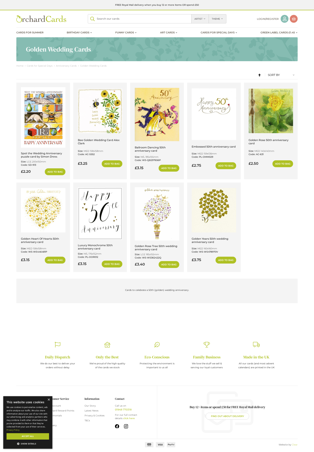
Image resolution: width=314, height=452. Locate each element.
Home (20, 65)
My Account (54, 405)
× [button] (48, 400)
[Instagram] (126, 426)
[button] (28, 443)
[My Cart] (294, 19)
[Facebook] (117, 426)
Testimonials (54, 415)
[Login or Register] (284, 19)
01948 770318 (123, 409)
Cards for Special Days (40, 65)
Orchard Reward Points (60, 410)
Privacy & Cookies (95, 415)
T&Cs (87, 420)
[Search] (92, 18)
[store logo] (41, 18)
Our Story (90, 405)
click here (129, 418)
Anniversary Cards (66, 65)
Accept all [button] (28, 436)
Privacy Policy (13, 430)
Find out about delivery (227, 416)
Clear (295, 444)
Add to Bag (55, 171)
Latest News (91, 410)
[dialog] (27, 422)
